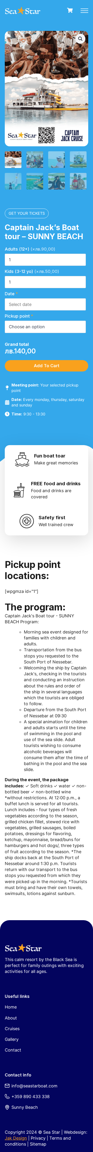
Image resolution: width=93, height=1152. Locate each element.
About (11, 1017)
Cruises (12, 1028)
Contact (13, 1049)
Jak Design (16, 1138)
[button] (80, 39)
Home (11, 1006)
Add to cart (46, 365)
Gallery (12, 1039)
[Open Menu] (84, 10)
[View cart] (70, 11)
